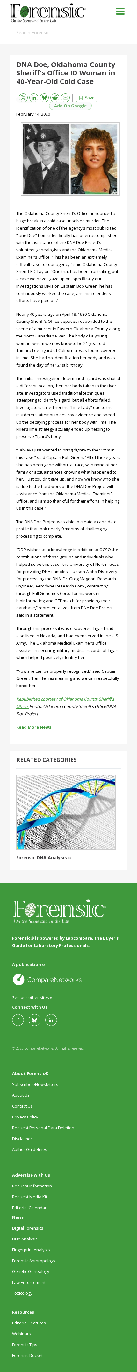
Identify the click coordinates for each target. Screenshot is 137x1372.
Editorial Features (29, 1323)
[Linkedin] (53, 1020)
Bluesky (42, 96)
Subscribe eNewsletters (35, 1084)
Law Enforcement (29, 1282)
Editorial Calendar (29, 1207)
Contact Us (22, 1106)
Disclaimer (22, 1138)
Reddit (52, 96)
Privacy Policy (25, 1117)
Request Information (32, 1186)
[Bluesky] (37, 1020)
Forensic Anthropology (33, 1260)
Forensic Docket (27, 1355)
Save (89, 97)
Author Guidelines (29, 1149)
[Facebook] (20, 1020)
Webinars (21, 1334)
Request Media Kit (29, 1197)
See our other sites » (32, 997)
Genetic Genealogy (30, 1271)
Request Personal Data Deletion (43, 1128)
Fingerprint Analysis (31, 1250)
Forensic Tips (24, 1344)
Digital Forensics (27, 1228)
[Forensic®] (48, 13)
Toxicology (22, 1293)
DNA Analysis (25, 1239)
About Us (21, 1095)
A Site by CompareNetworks (68, 979)
